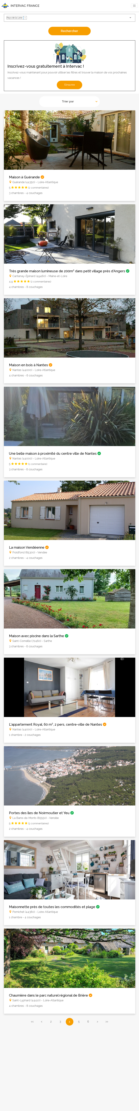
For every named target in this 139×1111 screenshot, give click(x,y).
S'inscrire (69, 84)
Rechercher (69, 31)
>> (106, 1021)
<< (32, 1021)
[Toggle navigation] (134, 5)
